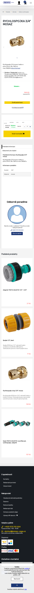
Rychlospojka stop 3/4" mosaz (13, 391)
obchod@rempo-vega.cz (15, 531)
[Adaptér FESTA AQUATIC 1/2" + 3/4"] (17, 272)
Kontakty (6, 479)
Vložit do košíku (17, 134)
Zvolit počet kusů (17, 102)
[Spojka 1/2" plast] (17, 322)
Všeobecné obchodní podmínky (12, 498)
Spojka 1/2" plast (8, 340)
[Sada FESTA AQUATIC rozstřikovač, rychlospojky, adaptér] (17, 423)
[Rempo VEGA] (8, 2)
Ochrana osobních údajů (10, 512)
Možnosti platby (8, 505)
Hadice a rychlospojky (24, 12)
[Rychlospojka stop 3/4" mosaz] (17, 373)
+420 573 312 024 (17, 230)
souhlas (26, 568)
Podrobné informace (9, 146)
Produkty (8, 12)
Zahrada (14, 12)
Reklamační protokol (9, 482)
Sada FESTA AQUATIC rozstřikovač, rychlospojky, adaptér (14, 442)
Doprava (5, 501)
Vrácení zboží (7, 486)
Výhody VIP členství (9, 515)
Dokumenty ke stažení (9, 151)
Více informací (15, 68)
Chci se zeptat (17, 233)
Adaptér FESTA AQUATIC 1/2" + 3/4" (15, 290)
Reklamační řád (8, 508)
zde (25, 589)
